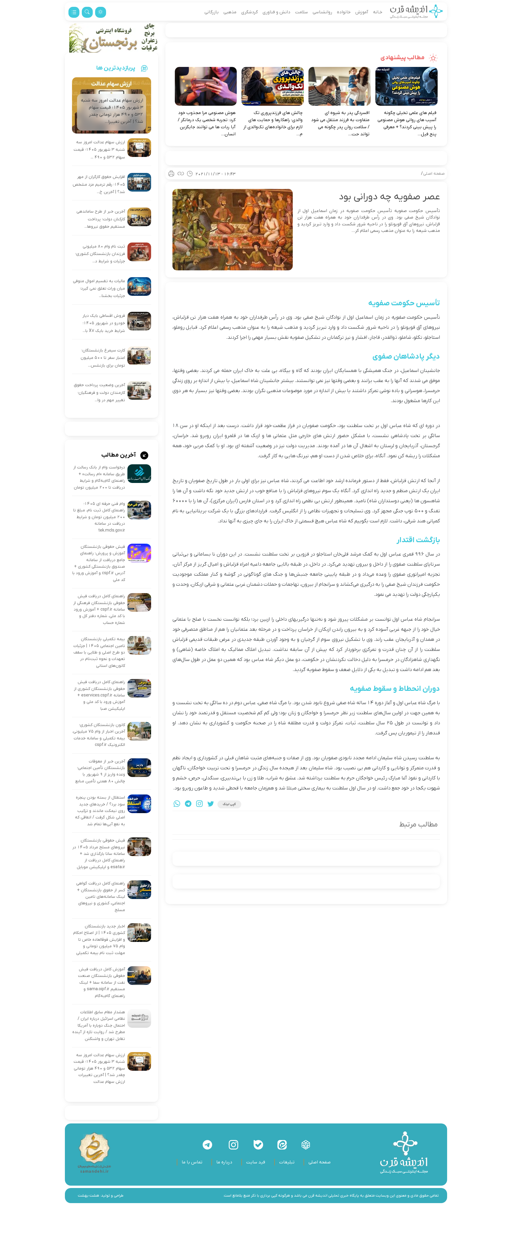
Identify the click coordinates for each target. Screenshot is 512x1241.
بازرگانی (211, 12)
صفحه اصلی (434, 173)
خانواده (344, 12)
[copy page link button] (180, 173)
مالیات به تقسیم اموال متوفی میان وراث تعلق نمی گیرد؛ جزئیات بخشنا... (99, 288)
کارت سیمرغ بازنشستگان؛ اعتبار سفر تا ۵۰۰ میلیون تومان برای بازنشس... (103, 358)
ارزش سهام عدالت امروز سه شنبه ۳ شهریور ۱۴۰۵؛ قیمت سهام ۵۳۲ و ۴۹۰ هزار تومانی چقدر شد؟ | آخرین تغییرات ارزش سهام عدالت (99, 1068)
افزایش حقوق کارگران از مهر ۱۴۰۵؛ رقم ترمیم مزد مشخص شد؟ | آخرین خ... (99, 184)
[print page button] (171, 173)
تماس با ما (192, 1162)
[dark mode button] (100, 12)
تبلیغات (287, 1162)
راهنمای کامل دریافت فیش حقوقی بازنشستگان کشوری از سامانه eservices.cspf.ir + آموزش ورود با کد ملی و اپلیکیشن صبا (99, 695)
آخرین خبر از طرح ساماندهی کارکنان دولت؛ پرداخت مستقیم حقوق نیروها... (100, 219)
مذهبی (229, 12)
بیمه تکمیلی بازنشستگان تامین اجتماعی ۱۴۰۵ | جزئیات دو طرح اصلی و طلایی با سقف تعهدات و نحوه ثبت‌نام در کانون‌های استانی (99, 652)
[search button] (87, 12)
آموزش (361, 12)
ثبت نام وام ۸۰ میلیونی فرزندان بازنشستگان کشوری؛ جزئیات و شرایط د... (100, 254)
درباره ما (224, 1162)
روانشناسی (322, 12)
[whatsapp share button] (176, 804)
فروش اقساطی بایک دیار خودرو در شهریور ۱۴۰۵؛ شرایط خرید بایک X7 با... (103, 323)
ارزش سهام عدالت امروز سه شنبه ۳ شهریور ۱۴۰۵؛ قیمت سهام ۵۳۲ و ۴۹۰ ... (99, 149)
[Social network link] (306, 1145)
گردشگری (249, 12)
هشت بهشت (88, 1195)
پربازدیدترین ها (115, 68)
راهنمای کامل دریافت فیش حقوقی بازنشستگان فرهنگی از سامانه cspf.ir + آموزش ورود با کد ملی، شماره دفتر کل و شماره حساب (99, 609)
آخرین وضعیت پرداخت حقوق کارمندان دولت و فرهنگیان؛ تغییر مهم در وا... (99, 392)
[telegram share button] (188, 804)
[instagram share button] (199, 804)
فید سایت (255, 1162)
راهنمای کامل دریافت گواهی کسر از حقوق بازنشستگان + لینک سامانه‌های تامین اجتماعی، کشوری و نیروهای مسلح (100, 897)
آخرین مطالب (119, 455)
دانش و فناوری (276, 12)
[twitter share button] (210, 804)
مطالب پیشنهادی (403, 58)
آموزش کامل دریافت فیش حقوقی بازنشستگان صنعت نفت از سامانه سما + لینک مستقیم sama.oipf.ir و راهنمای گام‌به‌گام (101, 983)
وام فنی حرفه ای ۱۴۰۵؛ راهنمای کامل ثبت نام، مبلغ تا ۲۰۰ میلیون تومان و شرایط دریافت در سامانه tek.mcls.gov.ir (99, 517)
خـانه (377, 12)
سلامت (301, 12)
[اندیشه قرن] (416, 12)
